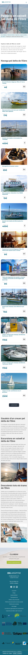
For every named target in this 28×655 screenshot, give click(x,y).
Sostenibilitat (14, 595)
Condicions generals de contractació (14, 608)
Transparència (14, 597)
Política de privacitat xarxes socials (14, 601)
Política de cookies (14, 604)
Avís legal (14, 606)
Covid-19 (14, 590)
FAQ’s (14, 593)
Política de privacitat (14, 599)
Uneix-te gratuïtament (14, 562)
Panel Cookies (17, 653)
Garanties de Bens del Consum (14, 610)
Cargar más (14, 405)
